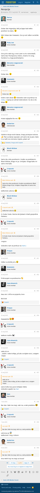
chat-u (24, 246)
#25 (38, 115)
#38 (38, 401)
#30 (38, 229)
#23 (38, 70)
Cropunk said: (6, 207)
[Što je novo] (33, 2)
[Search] (38, 2)
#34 (38, 315)
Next (26, 463)
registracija (33, 12)
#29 (38, 203)
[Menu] (2, 2)
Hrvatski (5, 484)
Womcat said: (6, 376)
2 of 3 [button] (20, 463)
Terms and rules (6, 487)
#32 (38, 274)
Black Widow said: (7, 180)
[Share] (34, 25)
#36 (38, 348)
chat (17, 389)
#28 (38, 176)
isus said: (5, 426)
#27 (38, 156)
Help (23, 487)
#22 (38, 50)
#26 (38, 131)
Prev (13, 463)
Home (29, 487)
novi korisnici (25, 12)
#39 (38, 422)
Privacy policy (17, 487)
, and (14, 143)
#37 (38, 372)
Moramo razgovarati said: (10, 91)
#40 (38, 448)
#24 (38, 87)
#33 (38, 291)
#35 (38, 332)
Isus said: (5, 452)
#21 (38, 25)
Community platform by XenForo (17, 491)
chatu (3, 100)
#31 (38, 258)
